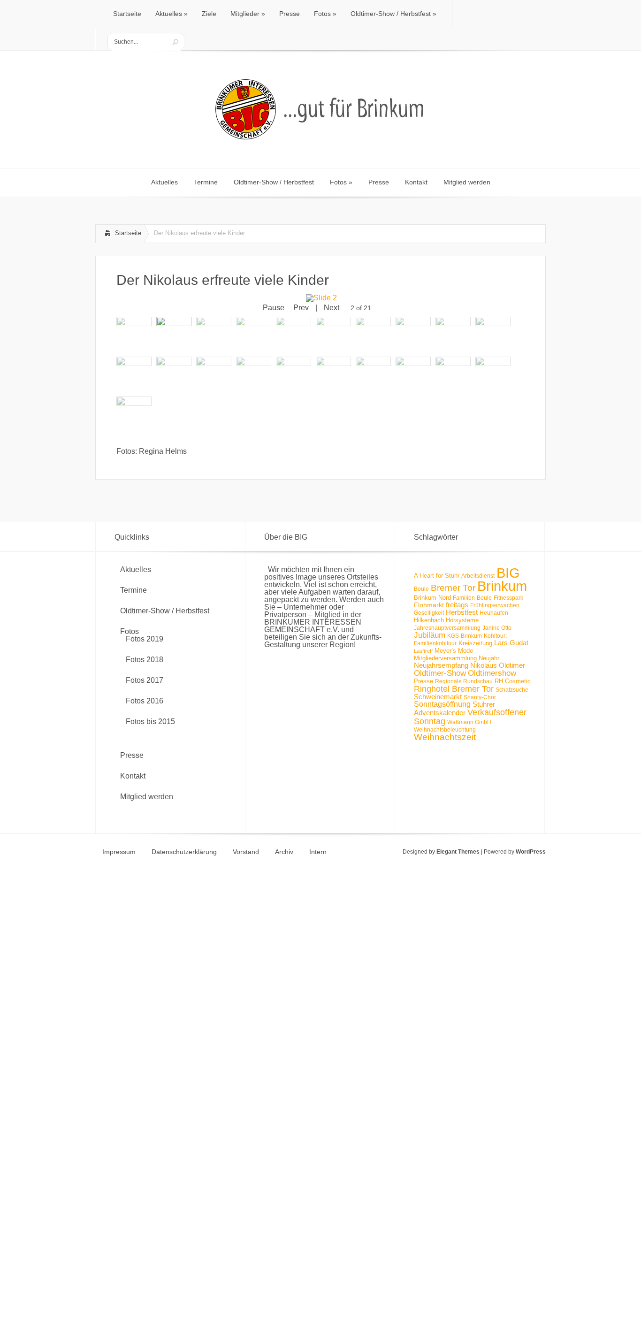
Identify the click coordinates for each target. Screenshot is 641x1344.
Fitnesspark (508, 598)
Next (331, 308)
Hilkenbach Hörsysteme (446, 620)
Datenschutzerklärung (184, 851)
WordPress (531, 851)
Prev (301, 308)
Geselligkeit (429, 613)
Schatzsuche (512, 690)
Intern (318, 851)
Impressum (119, 851)
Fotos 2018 (144, 660)
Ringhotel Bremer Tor (454, 689)
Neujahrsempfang (441, 665)
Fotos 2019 (144, 639)
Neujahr (489, 658)
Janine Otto (496, 628)
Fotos (129, 631)
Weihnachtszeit (445, 737)
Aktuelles (135, 569)
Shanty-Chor (480, 697)
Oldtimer (512, 665)
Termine (133, 590)
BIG (508, 572)
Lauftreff (423, 651)
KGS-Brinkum (464, 636)
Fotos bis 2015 (150, 721)
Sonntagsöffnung (442, 704)
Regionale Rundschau (464, 681)
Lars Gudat (511, 643)
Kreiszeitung (475, 643)
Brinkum (502, 586)
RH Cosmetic (513, 681)
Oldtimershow (492, 673)
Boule (421, 589)
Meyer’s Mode (454, 650)
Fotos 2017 (144, 680)
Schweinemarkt (438, 697)
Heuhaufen (494, 613)
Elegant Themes (458, 851)
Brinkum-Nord (432, 597)
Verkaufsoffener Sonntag (470, 716)
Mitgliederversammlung (445, 658)
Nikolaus (483, 665)
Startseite (128, 233)
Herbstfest (462, 612)
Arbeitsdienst (478, 576)
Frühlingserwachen (494, 605)
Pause (273, 308)
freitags (457, 605)
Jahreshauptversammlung (447, 628)
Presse (132, 755)
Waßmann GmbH (469, 722)
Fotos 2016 (144, 701)
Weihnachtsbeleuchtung (445, 729)
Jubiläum (429, 635)
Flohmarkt (429, 605)
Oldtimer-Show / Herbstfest (164, 611)
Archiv (284, 851)
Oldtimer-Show (440, 673)
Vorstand (246, 851)
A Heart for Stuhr (436, 575)
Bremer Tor (453, 588)
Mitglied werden (146, 797)
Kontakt (132, 776)
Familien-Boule (472, 598)
